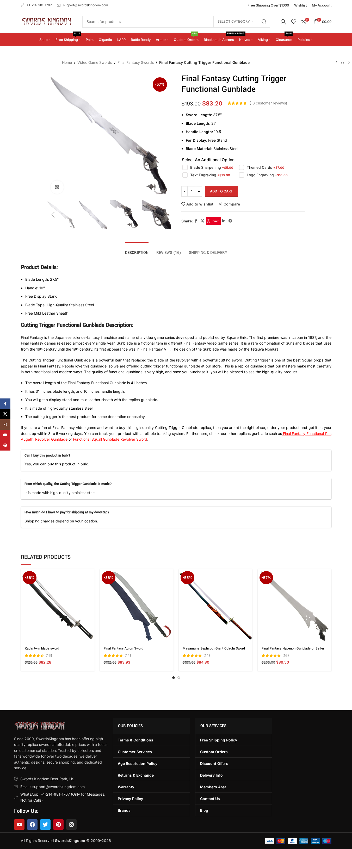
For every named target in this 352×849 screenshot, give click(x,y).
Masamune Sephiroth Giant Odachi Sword (214, 648)
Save (216, 221)
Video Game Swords (94, 62)
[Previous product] (336, 62)
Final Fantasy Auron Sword (123, 648)
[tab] (137, 250)
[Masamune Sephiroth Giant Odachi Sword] (215, 606)
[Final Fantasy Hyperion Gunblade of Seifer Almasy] (294, 606)
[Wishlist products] (293, 21)
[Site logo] (46, 21)
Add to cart (221, 191)
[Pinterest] (58, 824)
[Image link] (39, 725)
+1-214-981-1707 (39, 5)
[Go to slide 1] (173, 677)
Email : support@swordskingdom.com (52, 786)
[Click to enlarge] (57, 186)
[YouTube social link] (5, 435)
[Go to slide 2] (178, 677)
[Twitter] (45, 824)
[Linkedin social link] (224, 220)
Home (67, 62)
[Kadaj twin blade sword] (58, 606)
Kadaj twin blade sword (42, 648)
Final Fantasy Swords (136, 62)
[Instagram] (71, 824)
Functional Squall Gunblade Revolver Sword (110, 439)
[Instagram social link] (5, 424)
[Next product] (349, 62)
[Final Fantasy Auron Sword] (137, 606)
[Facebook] (32, 824)
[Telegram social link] (230, 220)
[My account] (283, 21)
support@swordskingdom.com (85, 5)
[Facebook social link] (196, 220)
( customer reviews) (268, 103)
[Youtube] (19, 824)
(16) (49, 655)
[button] (53, 214)
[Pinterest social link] (5, 445)
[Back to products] (342, 62)
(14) (128, 655)
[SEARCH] (264, 22)
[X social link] (202, 220)
